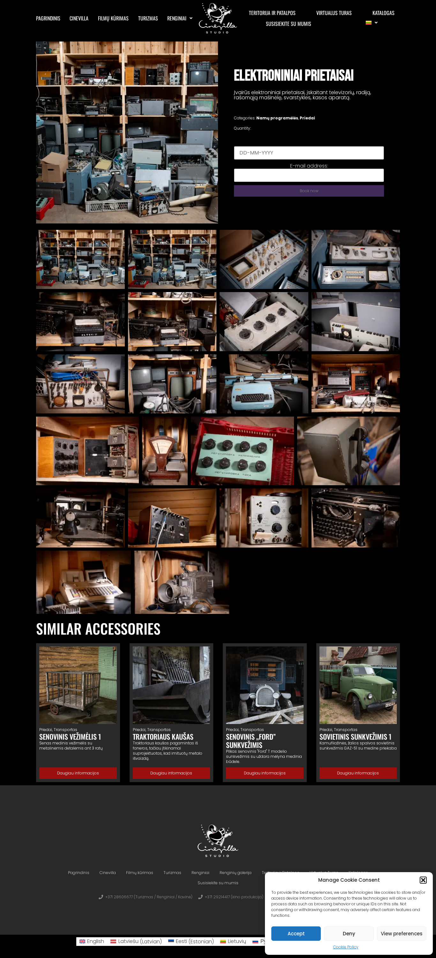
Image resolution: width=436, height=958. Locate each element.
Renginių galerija (236, 872)
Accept (296, 933)
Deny (349, 933)
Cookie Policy (345, 947)
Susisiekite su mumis (288, 23)
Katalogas (383, 13)
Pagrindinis (48, 18)
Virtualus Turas (334, 13)
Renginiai (176, 18)
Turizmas (148, 18)
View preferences (402, 933)
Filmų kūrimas (113, 18)
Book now (309, 190)
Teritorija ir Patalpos (272, 13)
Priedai (307, 118)
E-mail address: (309, 166)
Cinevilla (79, 18)
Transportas (65, 729)
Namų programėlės (277, 118)
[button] (423, 880)
